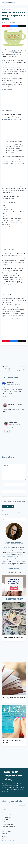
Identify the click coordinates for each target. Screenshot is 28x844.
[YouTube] (11, 841)
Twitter (12, 318)
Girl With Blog (13, 51)
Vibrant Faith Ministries (10, 315)
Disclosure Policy (7, 817)
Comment (6, 465)
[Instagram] (5, 841)
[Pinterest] (13, 841)
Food (3, 9)
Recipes (8, 9)
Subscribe (5, 836)
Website (5, 498)
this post (6, 119)
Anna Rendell (13, 422)
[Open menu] (25, 3)
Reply (4, 396)
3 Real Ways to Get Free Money (13, 637)
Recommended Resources (10, 829)
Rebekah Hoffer (7, 22)
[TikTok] (8, 841)
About (3, 812)
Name (5, 484)
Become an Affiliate (7, 814)
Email (5, 491)
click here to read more (14, 572)
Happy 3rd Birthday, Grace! (21, 368)
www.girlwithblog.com (10, 304)
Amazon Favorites (7, 831)
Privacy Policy (6, 819)
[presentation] (14, 618)
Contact (4, 838)
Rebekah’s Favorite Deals (9, 826)
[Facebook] (3, 841)
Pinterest (19, 318)
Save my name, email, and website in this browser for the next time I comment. (14, 502)
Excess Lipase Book (7, 824)
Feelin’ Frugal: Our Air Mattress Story (7, 368)
